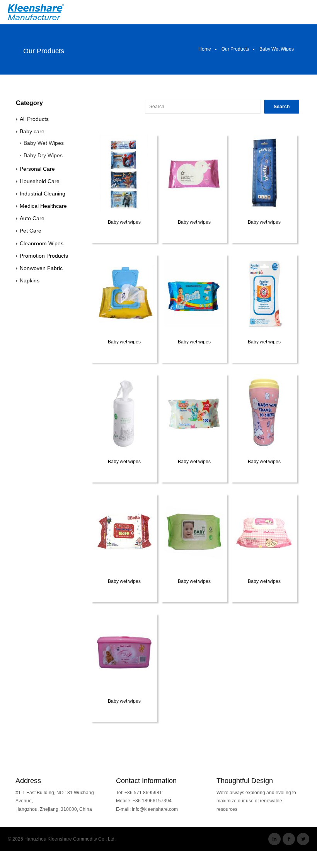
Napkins (29, 280)
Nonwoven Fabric (41, 268)
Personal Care (37, 169)
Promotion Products (44, 256)
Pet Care (30, 231)
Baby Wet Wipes (44, 143)
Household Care (40, 181)
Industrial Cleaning (42, 193)
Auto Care (32, 218)
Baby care (32, 131)
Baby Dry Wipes (43, 155)
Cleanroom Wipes (41, 243)
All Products (34, 119)
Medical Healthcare (43, 206)
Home (204, 49)
